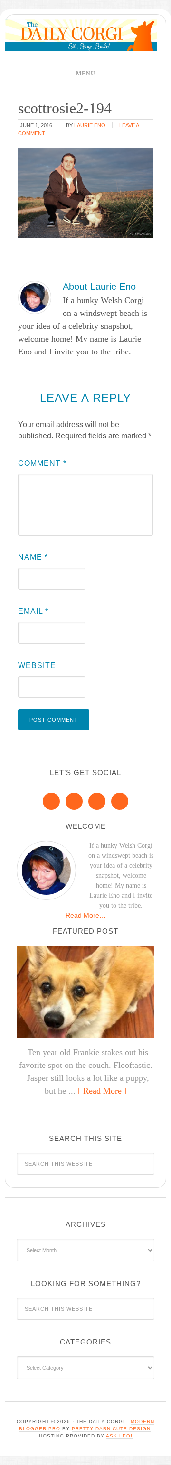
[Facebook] (51, 801)
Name (33, 557)
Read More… (86, 915)
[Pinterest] (74, 801)
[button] (85, 73)
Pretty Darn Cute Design (111, 1428)
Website (37, 665)
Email (33, 611)
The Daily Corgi (81, 35)
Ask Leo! (119, 1435)
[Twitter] (96, 801)
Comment (42, 463)
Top (160, 1452)
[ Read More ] (102, 1090)
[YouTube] (119, 801)
